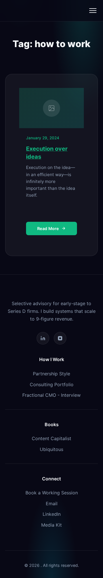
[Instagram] (60, 338)
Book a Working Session (51, 493)
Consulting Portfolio (52, 384)
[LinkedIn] (43, 338)
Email (52, 503)
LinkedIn (52, 514)
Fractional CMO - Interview (51, 395)
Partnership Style (51, 373)
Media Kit (51, 525)
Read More (48, 228)
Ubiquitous (51, 449)
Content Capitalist (51, 438)
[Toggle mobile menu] (93, 10)
